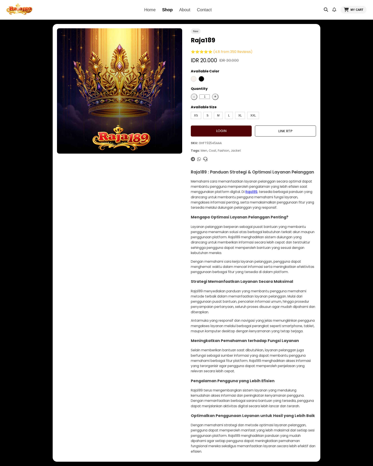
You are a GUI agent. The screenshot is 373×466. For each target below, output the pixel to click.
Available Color (205, 71)
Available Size (204, 107)
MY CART (357, 9)
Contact (204, 9)
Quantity (199, 88)
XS (196, 115)
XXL (253, 115)
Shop (167, 9)
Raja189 (251, 191)
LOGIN (221, 130)
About (184, 9)
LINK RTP (285, 131)
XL (240, 115)
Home (150, 9)
